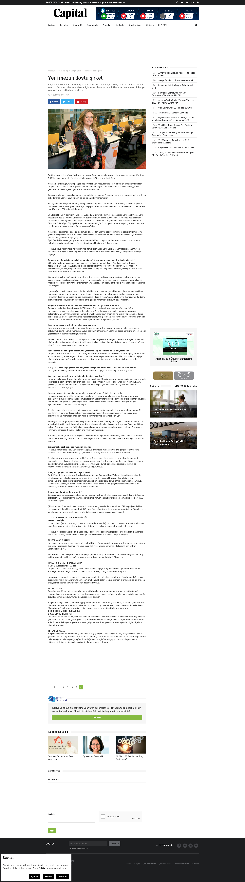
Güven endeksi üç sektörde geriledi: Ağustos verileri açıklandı (95, 2)
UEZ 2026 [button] (162, 25)
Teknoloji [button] (64, 25)
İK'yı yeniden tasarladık (92, 756)
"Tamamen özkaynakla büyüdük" (173, 113)
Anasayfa (52, 71)
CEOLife (150, 25)
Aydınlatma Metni (182, 863)
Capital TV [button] (78, 25)
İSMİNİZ (51, 814)
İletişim (137, 863)
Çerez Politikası (149, 863)
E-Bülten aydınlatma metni (78, 849)
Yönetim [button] (107, 25)
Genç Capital (76, 71)
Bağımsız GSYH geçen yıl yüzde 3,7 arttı (176, 148)
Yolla (52, 831)
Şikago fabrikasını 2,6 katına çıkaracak (175, 80)
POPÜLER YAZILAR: (55, 2)
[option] (106, 2)
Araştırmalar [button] (93, 25)
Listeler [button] (51, 25)
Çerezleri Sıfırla (165, 863)
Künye (128, 863)
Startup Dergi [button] (135, 25)
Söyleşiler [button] (120, 25)
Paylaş (55, 102)
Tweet (69, 102)
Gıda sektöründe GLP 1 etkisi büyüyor (175, 108)
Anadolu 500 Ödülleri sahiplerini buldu (174, 360)
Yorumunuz (53, 780)
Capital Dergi (63, 71)
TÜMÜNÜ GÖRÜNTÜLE (185, 386)
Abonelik (195, 863)
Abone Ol (97, 717)
